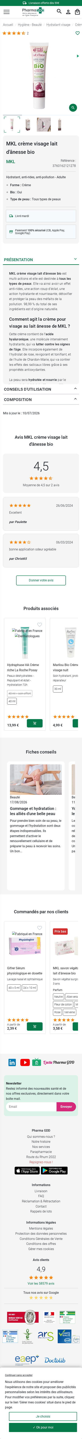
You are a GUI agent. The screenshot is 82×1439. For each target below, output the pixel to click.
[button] (7, 12)
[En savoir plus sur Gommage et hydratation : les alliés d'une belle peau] (36, 779)
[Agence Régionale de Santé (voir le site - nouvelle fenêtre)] (46, 1336)
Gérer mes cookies (41, 1249)
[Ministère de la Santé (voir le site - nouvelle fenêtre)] (49, 1317)
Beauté (15, 797)
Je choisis (43, 1416)
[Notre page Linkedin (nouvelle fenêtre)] (12, 1062)
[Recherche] (59, 12)
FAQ (41, 1196)
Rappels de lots (41, 1211)
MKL (10, 161)
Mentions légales (41, 1228)
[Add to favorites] (39, 624)
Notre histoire (41, 1142)
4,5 (41, 466)
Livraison (41, 1191)
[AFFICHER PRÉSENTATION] (75, 259)
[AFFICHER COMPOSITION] (75, 399)
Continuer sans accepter (18, 1375)
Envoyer (66, 1107)
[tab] (12, 115)
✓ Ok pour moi (43, 1427)
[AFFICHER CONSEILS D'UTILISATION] (75, 389)
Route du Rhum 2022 (41, 1157)
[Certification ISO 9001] (23, 1317)
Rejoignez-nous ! (41, 1162)
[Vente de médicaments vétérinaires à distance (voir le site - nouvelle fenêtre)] (10, 1336)
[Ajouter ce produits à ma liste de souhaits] (77, 33)
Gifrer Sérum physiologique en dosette (24, 970)
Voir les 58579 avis (41, 1283)
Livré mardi (22, 216)
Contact (41, 1206)
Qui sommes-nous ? (41, 1137)
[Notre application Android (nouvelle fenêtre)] (54, 1171)
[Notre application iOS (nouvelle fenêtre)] (27, 1171)
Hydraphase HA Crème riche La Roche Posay (23, 667)
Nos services (41, 1147)
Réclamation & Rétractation (41, 1201)
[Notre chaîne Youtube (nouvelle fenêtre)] (25, 1062)
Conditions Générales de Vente (41, 1239)
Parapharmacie (41, 1152)
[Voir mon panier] (77, 12)
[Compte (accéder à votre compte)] (68, 12)
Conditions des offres (41, 1244)
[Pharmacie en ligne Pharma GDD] (32, 12)
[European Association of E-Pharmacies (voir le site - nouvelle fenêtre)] (27, 1360)
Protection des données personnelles (41, 1234)
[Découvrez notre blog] (58, 1062)
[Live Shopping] (36, 1062)
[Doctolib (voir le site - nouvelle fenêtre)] (55, 1360)
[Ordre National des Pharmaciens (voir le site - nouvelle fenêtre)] (28, 1336)
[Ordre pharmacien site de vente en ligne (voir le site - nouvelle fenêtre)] (67, 1317)
